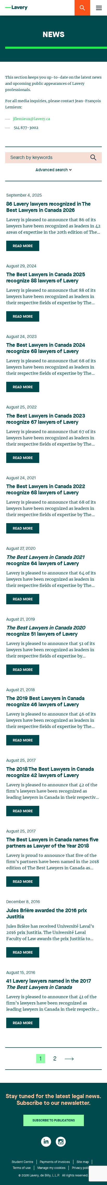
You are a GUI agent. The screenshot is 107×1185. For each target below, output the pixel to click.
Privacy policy (81, 1168)
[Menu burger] (99, 7)
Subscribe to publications (53, 1120)
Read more (23, 246)
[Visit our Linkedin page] (46, 1142)
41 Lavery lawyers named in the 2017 (48, 984)
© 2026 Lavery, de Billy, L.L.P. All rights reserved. (53, 1175)
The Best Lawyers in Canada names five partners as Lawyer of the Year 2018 (52, 843)
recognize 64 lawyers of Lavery (45, 560)
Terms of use (22, 1168)
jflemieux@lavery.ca (31, 119)
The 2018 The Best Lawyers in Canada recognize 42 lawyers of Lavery (50, 772)
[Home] (16, 7)
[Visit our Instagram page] (61, 1142)
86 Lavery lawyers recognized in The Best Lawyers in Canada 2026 (48, 207)
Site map (83, 1162)
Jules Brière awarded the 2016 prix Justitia (46, 914)
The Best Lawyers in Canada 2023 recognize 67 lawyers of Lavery (45, 419)
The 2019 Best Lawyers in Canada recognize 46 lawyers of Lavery (45, 702)
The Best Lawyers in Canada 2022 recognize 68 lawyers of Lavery (45, 490)
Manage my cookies (51, 1168)
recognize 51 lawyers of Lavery (45, 631)
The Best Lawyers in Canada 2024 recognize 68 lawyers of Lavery (45, 348)
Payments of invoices (55, 1162)
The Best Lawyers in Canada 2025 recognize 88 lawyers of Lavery (45, 278)
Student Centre (22, 1162)
